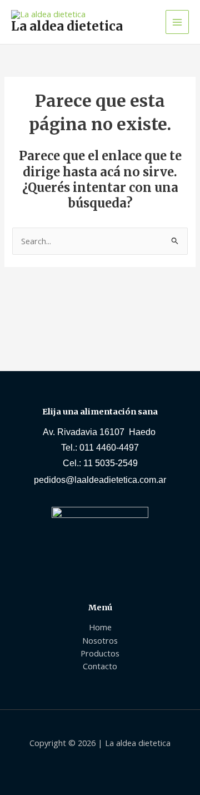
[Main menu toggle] (177, 21)
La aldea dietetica (67, 26)
